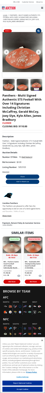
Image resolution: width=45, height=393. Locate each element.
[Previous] (6, 52)
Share (22, 177)
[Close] (42, 340)
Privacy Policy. (31, 372)
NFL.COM (16, 2)
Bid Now (12, 281)
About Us (39, 2)
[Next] (38, 52)
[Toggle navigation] (42, 8)
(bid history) (26, 157)
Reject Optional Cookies (22, 383)
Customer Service (28, 2)
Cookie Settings (22, 377)
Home (5, 15)
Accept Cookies (22, 389)
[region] (22, 365)
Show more (5, 172)
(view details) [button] (7, 225)
